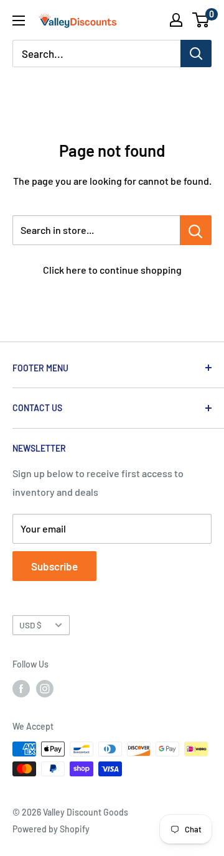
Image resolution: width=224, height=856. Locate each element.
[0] (201, 19)
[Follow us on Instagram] (45, 688)
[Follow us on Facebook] (21, 688)
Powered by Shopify (51, 829)
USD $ (30, 625)
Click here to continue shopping (112, 270)
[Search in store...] (196, 230)
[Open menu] (18, 21)
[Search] (196, 53)
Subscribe (54, 566)
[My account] (176, 20)
